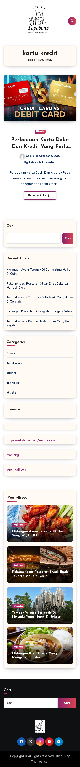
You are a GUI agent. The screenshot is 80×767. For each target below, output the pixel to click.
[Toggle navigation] (7, 21)
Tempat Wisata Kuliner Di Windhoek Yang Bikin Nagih (39, 323)
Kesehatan (14, 363)
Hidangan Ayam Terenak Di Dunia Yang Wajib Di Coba (38, 271)
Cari (11, 226)
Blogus (61, 756)
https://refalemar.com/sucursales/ (31, 440)
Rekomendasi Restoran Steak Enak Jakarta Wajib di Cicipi (37, 285)
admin (30, 156)
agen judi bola (16, 469)
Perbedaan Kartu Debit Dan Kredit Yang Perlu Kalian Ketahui (40, 146)
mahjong (13, 455)
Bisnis (40, 131)
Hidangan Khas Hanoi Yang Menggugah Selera (39, 311)
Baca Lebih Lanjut (40, 195)
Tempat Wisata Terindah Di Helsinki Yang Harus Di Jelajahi (40, 299)
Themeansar (39, 761)
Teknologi (13, 383)
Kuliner (11, 373)
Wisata (11, 392)
